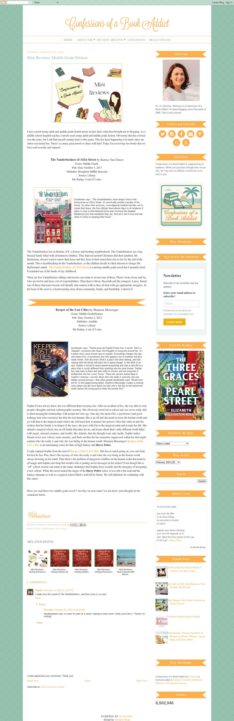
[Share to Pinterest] (84, 525)
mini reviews (61, 529)
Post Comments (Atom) (52, 687)
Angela (39, 590)
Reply (38, 598)
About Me (85, 40)
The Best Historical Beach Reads (183, 616)
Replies (42, 604)
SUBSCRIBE (174, 322)
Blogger (125, 716)
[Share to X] (78, 525)
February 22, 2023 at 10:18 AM (69, 610)
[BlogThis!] (75, 525)
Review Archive (110, 40)
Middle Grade (48, 529)
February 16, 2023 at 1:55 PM (58, 590)
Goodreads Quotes (198, 547)
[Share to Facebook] (81, 525)
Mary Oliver (176, 540)
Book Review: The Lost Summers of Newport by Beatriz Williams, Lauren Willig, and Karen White (186, 636)
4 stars (37, 529)
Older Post (141, 680)
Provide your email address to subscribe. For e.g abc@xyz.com (178, 312)
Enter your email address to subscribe (179, 294)
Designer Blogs (122, 719)
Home (68, 40)
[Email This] (71, 525)
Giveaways (136, 40)
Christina (48, 610)
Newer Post (33, 680)
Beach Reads (159, 40)
